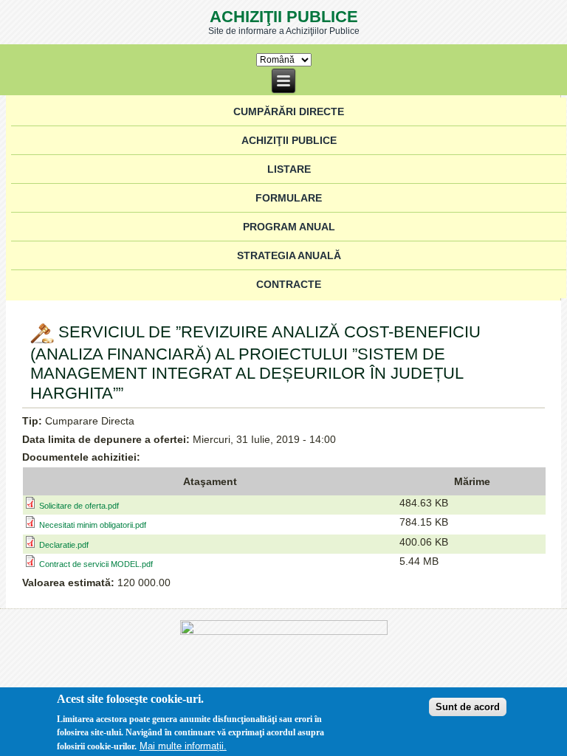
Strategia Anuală (289, 255)
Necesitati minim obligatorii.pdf (92, 524)
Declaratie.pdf (64, 544)
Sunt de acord (468, 706)
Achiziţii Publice (284, 16)
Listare (289, 169)
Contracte (288, 284)
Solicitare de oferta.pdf (79, 505)
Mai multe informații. (183, 746)
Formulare (288, 198)
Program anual (289, 227)
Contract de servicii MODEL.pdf (96, 564)
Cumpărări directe (288, 111)
